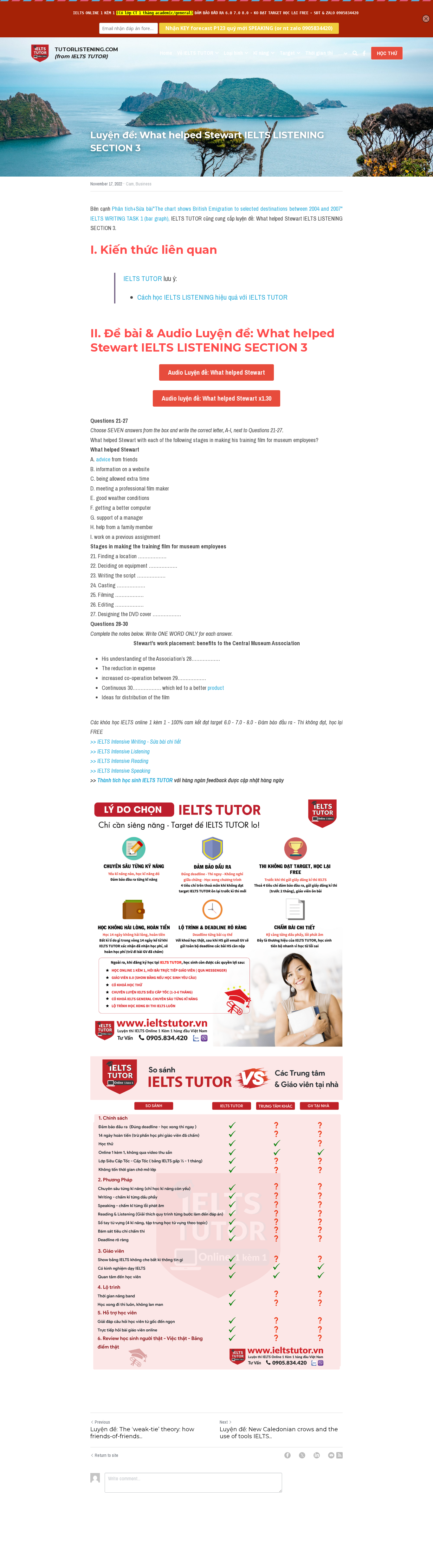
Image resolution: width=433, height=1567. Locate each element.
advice (103, 459)
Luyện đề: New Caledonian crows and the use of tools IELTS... (279, 1433)
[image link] (39, 52)
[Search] (355, 53)
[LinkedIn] (316, 1455)
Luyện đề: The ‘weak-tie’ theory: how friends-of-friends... (142, 1433)
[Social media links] (364, 53)
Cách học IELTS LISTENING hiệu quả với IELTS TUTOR (212, 297)
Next (224, 1422)
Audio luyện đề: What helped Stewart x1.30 (216, 398)
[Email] (331, 1455)
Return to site (106, 1455)
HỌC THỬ (387, 53)
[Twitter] (302, 1455)
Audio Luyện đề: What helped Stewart (216, 372)
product (216, 688)
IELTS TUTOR (142, 278)
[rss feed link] (339, 1455)
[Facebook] (287, 1455)
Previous (102, 1422)
